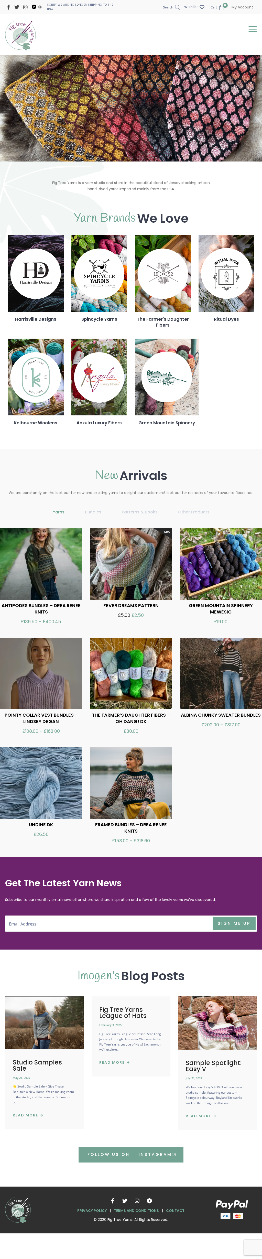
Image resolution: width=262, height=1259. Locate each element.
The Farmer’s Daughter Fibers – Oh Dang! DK (131, 718)
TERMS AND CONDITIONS (136, 1210)
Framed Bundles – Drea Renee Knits (131, 827)
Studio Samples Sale (37, 1065)
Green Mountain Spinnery (166, 423)
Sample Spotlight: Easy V (214, 1066)
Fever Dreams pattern (131, 605)
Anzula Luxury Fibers (99, 423)
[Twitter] (125, 1201)
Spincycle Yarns (99, 319)
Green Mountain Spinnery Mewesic (221, 608)
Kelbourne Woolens (35, 423)
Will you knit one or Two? (119, 97)
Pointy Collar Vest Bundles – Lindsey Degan (41, 718)
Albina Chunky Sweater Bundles (221, 715)
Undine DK (41, 824)
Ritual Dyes (226, 319)
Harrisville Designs (35, 319)
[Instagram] (137, 1201)
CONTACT (175, 1210)
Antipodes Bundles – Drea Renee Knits (41, 608)
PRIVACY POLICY (92, 1210)
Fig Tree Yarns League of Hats (123, 1012)
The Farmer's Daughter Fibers (163, 322)
